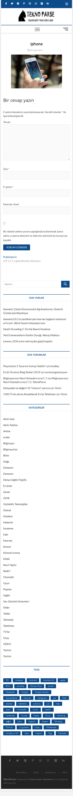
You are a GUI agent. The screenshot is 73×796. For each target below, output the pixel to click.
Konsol (7, 546)
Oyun (6, 583)
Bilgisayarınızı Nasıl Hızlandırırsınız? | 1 (25, 378)
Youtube (62, 733)
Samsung (61, 715)
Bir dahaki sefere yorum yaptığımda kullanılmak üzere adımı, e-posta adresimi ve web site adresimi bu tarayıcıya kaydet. (35, 236)
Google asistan (42, 692)
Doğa (6, 461)
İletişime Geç (50, 772)
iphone (9, 703)
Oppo (36, 715)
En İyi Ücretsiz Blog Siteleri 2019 (21, 372)
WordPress (48, 779)
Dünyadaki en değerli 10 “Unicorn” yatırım (26, 388)
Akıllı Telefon (10, 425)
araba (6, 437)
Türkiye (9, 727)
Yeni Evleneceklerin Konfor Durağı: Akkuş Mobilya (31, 335)
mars (8, 709)
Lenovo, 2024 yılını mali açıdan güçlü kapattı (28, 341)
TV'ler (6, 631)
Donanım (8, 467)
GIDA (6, 498)
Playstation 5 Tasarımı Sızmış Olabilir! (24, 366)
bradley (55, 366)
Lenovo (36, 703)
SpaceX (32, 721)
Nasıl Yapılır (10, 564)
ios (54, 697)
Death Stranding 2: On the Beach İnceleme (26, 329)
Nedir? (7, 571)
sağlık (8, 721)
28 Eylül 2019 (36, 50)
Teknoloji (8, 619)
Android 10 (48, 680)
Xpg (50, 733)
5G (7, 680)
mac (58, 703)
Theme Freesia (35, 779)
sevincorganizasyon (56, 372)
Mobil (6, 558)
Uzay (6, 637)
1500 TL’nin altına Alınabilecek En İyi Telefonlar (29, 394)
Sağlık (6, 595)
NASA (35, 709)
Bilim (6, 455)
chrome (20, 686)
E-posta (8, 186)
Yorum (6, 121)
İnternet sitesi (11, 204)
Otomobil (8, 577)
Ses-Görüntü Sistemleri (16, 601)
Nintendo (10, 715)
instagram (42, 697)
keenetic (23, 703)
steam (45, 721)
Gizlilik (36, 772)
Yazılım (7, 650)
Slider (6, 607)
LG (48, 703)
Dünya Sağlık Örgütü (14, 479)
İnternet (7, 540)
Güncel (7, 510)
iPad (64, 697)
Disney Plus (36, 686)
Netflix (48, 709)
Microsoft (21, 709)
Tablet (6, 613)
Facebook (10, 692)
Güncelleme (11, 697)
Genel (6, 491)
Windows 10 (12, 733)
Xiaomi (38, 733)
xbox (26, 733)
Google (24, 692)
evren (50, 686)
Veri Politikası (21, 772)
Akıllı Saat (9, 418)
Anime (6, 431)
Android (33, 680)
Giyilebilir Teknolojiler (15, 504)
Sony (19, 721)
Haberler (8, 522)
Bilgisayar (9, 443)
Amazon (19, 680)
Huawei (27, 697)
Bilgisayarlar (10, 449)
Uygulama (24, 727)
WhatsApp (51, 727)
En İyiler (7, 485)
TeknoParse (9, 779)
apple (62, 680)
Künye (64, 772)
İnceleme (8, 528)
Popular (7, 589)
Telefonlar (8, 625)
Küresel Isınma (11, 552)
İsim (6, 168)
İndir (5, 534)
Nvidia (24, 715)
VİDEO (7, 643)
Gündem (8, 516)
